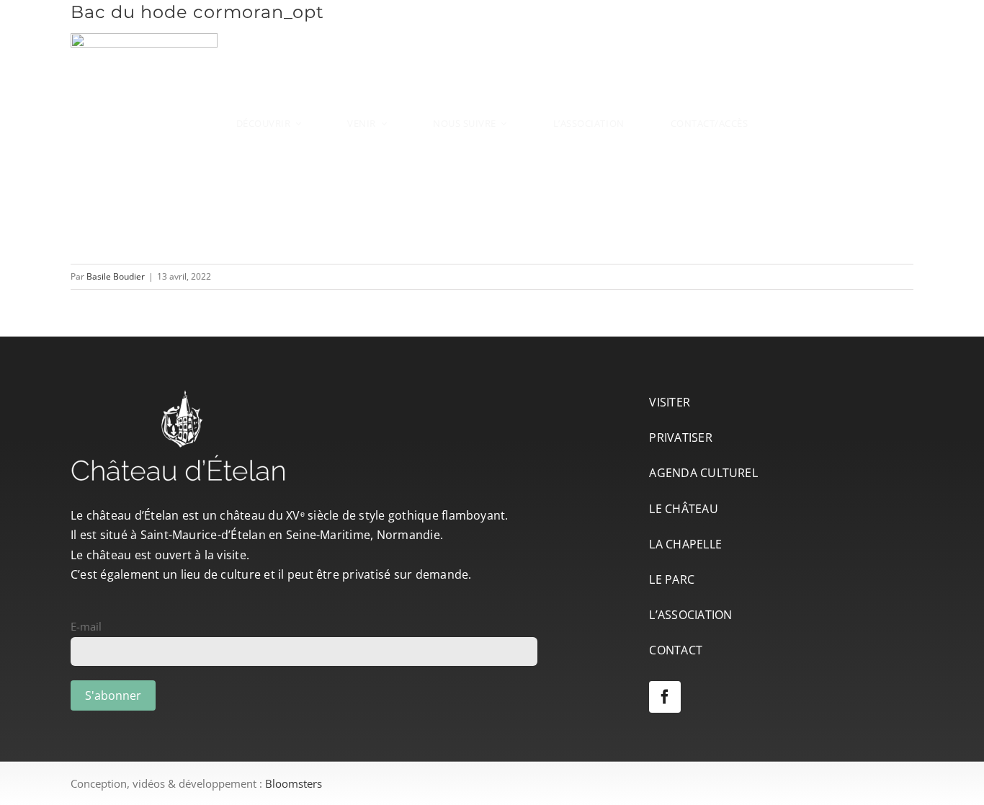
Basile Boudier (115, 276)
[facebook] (665, 697)
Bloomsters (293, 783)
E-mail (86, 626)
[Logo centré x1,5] (492, 24)
